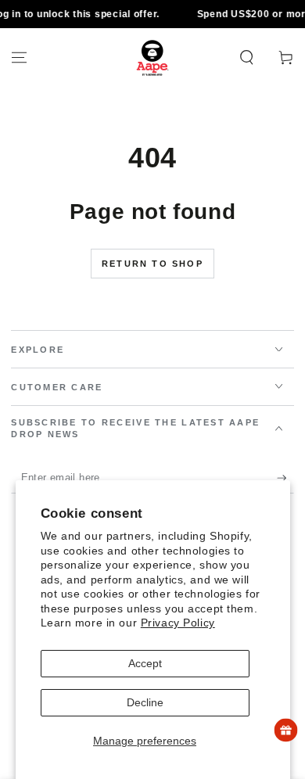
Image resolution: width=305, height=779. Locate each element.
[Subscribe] (285, 478)
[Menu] (19, 57)
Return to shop (152, 263)
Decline (145, 702)
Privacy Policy (178, 622)
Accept (145, 663)
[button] (247, 57)
